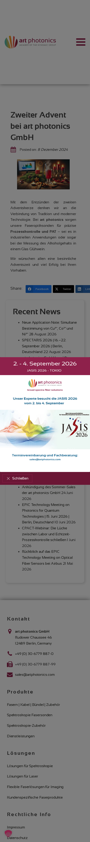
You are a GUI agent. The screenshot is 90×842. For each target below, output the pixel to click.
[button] (17, 478)
